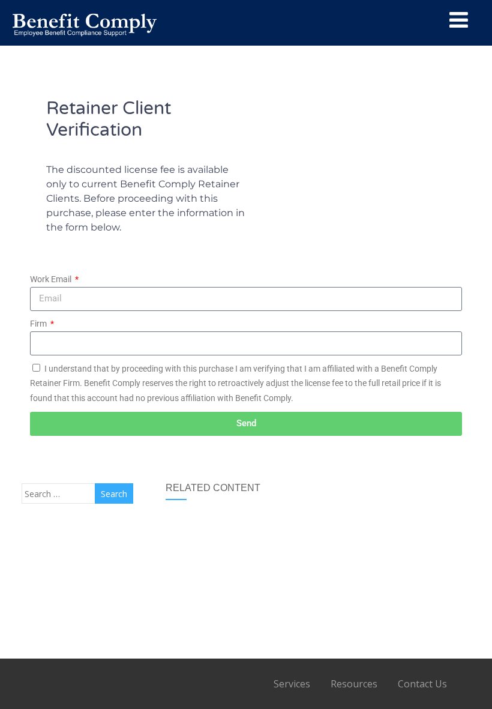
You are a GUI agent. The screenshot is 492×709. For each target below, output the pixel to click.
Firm (39, 323)
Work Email (51, 279)
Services (292, 683)
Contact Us (422, 683)
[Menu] (458, 19)
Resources (354, 683)
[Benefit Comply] (85, 40)
